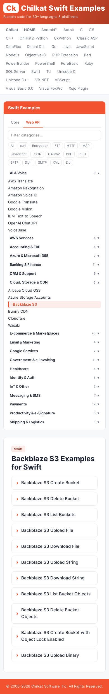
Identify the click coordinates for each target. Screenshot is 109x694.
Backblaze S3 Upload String (49, 562)
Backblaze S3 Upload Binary (50, 655)
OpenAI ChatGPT (23, 223)
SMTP (42, 162)
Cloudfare (16, 318)
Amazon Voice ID (22, 195)
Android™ (49, 29)
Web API (33, 122)
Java (66, 46)
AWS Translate (20, 181)
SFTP (14, 162)
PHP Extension (65, 55)
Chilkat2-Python (34, 38)
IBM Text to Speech (25, 216)
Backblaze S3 (25, 304)
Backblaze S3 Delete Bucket (50, 498)
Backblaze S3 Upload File (47, 530)
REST (82, 154)
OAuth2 (54, 154)
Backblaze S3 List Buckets (48, 514)
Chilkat (12, 29)
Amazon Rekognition (26, 188)
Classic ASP (87, 38)
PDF (69, 154)
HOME (29, 29)
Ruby (88, 63)
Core (15, 122)
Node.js (12, 55)
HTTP (71, 146)
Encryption (40, 146)
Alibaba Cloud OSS (24, 290)
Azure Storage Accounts (29, 297)
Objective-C (35, 55)
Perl (87, 55)
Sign (28, 162)
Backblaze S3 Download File (50, 546)
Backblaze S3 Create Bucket (50, 482)
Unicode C (66, 71)
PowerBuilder (17, 63)
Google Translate (23, 202)
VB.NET (42, 80)
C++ (10, 38)
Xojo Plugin (78, 88)
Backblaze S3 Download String (52, 578)
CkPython (62, 38)
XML (56, 162)
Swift (35, 71)
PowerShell (45, 63)
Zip (68, 162)
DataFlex (13, 46)
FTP (57, 146)
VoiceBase (17, 230)
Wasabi (14, 325)
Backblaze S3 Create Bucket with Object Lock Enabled (55, 636)
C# (91, 29)
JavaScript (85, 46)
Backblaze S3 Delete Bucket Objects (50, 613)
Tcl (48, 71)
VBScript (62, 80)
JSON (37, 154)
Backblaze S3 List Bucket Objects (56, 593)
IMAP (85, 146)
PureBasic (69, 63)
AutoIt (68, 29)
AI (12, 146)
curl (23, 146)
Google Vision (20, 209)
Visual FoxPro (51, 88)
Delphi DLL (36, 46)
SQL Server (15, 71)
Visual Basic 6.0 (19, 88)
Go (53, 46)
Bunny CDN (18, 311)
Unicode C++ (17, 80)
